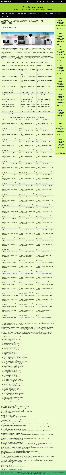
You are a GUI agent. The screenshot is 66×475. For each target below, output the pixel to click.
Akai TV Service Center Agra (7, 92)
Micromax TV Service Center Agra (8, 86)
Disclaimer (7, 472)
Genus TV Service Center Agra (8, 113)
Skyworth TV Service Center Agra (44, 101)
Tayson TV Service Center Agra (8, 101)
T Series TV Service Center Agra (43, 99)
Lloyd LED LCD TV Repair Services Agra (10, 84)
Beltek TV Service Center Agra (27, 97)
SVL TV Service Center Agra (43, 92)
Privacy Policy (13, 472)
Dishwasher (44, 13)
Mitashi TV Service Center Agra (27, 90)
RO (62, 13)
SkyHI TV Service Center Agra (8, 104)
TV (38, 13)
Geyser (51, 13)
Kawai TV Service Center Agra (8, 109)
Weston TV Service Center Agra (27, 92)
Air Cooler (57, 13)
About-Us (42, 1)
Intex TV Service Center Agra (43, 90)
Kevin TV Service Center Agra (8, 90)
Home (2, 13)
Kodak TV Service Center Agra (43, 86)
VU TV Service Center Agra (26, 99)
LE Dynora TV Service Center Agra (28, 106)
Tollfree (29, 1)
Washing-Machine (21, 13)
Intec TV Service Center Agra (7, 111)
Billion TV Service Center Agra (8, 94)
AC (6, 13)
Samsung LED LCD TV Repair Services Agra (11, 65)
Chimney (3, 16)
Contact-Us (35, 1)
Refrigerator (12, 13)
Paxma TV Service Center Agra (43, 111)
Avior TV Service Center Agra (27, 94)
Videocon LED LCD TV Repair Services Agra (11, 69)
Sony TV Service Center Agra (43, 84)
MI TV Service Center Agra (26, 84)
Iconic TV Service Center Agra (43, 109)
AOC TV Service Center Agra (43, 97)
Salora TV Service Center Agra (8, 97)
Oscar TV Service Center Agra (43, 104)
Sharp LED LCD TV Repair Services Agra (10, 80)
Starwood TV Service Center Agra (28, 104)
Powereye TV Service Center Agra (28, 111)
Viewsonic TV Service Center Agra (9, 99)
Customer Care (50, 1)
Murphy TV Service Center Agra (8, 106)
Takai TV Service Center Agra (27, 101)
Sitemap (2, 472)
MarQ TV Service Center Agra (43, 94)
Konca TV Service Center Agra (43, 106)
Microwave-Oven (32, 13)
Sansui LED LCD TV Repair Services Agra (10, 73)
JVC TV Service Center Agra (27, 109)
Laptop (9, 16)
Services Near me (60, 1)
